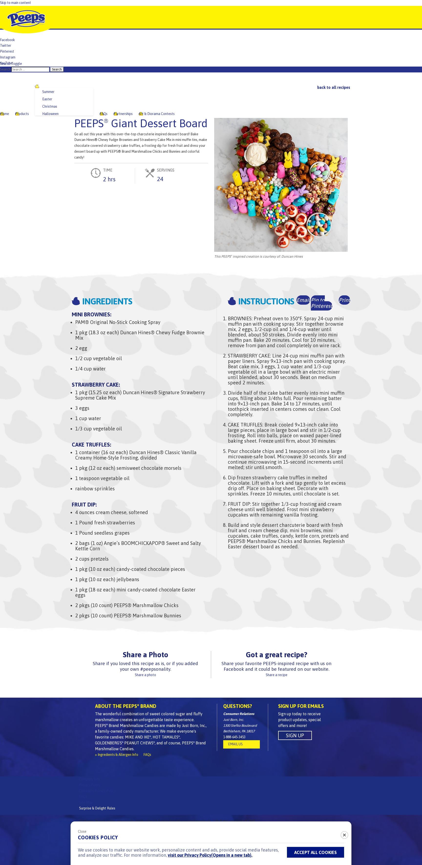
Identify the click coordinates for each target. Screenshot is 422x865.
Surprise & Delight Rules (97, 808)
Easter (47, 99)
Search (5, 69)
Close (82, 831)
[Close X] (341, 833)
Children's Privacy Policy (97, 791)
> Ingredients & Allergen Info (116, 755)
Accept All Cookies (315, 852)
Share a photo (145, 675)
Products (22, 113)
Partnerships (123, 113)
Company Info (89, 779)
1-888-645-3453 (234, 737)
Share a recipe (276, 675)
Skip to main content (15, 3)
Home (4, 113)
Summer (48, 91)
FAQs (103, 113)
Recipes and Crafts (49, 86)
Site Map (86, 802)
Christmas (49, 106)
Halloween (50, 113)
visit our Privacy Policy (210, 855)
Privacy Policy (89, 785)
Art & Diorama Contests (157, 113)
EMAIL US (235, 744)
